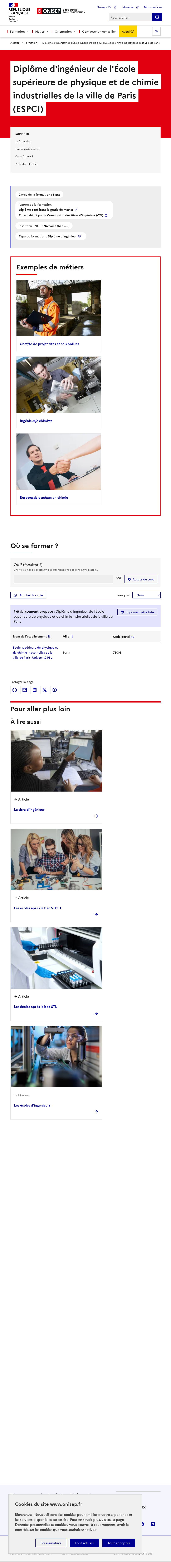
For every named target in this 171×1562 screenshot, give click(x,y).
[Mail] (24, 690)
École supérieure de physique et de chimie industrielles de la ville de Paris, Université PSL (35, 652)
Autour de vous (143, 579)
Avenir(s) (128, 31)
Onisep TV (104, 7)
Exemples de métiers (27, 148)
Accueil (14, 42)
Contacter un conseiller (99, 31)
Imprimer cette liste (140, 612)
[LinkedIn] (34, 690)
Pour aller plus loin (26, 164)
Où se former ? (24, 156)
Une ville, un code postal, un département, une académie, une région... (56, 569)
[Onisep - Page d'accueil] (49, 11)
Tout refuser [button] (84, 1542)
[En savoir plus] (76, 210)
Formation (31, 42)
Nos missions (153, 7)
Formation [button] (17, 31)
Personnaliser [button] (50, 1542)
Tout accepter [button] (118, 1542)
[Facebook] (54, 690)
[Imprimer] (14, 690)
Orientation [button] (63, 31)
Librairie (128, 7)
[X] (44, 690)
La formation (23, 141)
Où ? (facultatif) (28, 564)
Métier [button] (39, 31)
